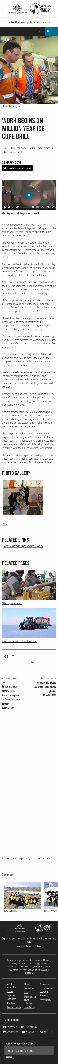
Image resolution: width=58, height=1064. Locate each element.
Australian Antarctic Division (29, 946)
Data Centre (29, 1007)
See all (5, 523)
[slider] (9, 207)
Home (5, 147)
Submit (8, 1057)
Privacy (43, 995)
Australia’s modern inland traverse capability (23, 545)
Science (10, 991)
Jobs (26, 992)
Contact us (29, 988)
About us (28, 984)
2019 (32, 147)
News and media (18, 147)
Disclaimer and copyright (46, 990)
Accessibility (45, 999)
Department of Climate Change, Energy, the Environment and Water (29, 940)
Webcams (44, 984)
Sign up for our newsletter (18, 1043)
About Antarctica (11, 985)
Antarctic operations (11, 997)
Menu (49, 31)
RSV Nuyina (12, 1003)
